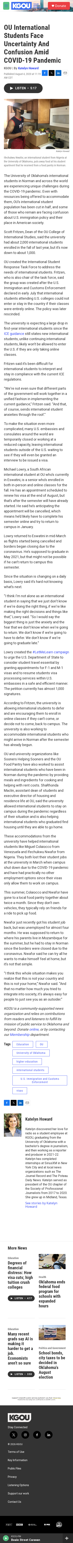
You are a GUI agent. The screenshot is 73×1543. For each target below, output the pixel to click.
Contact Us (14, 1501)
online (34, 1029)
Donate (60, 6)
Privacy (12, 1476)
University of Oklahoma (31, 1052)
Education (23, 1044)
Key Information (17, 1460)
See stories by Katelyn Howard (41, 1205)
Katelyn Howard (28, 68)
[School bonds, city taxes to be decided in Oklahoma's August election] (52, 1332)
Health (42, 1277)
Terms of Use (16, 1451)
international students (30, 1070)
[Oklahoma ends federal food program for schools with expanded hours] (52, 1261)
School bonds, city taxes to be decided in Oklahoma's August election (52, 1365)
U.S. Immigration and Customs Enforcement (40, 1080)
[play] (6, 1538)
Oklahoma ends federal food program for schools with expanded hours (52, 1294)
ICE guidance (14, 334)
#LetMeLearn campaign (51, 652)
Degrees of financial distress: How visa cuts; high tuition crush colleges (20, 1275)
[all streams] (68, 1538)
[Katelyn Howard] (12, 1125)
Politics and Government (52, 1348)
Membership (19, 1035)
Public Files (14, 1468)
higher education (27, 1061)
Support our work (18, 1493)
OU (41, 1044)
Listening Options (18, 1485)
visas (20, 1090)
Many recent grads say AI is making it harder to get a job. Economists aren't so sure (20, 1348)
